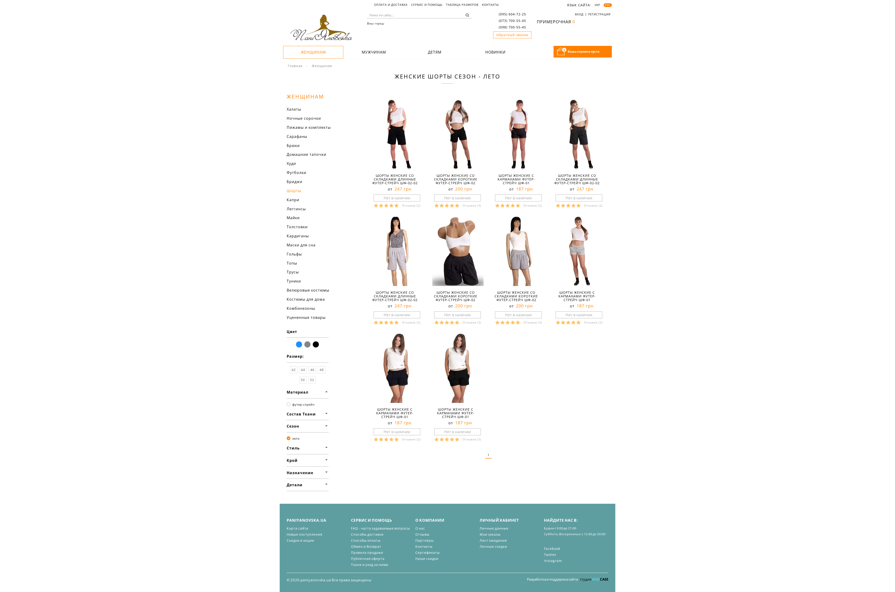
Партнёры (424, 540)
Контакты (490, 4)
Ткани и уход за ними (369, 564)
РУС (608, 5)
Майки (293, 217)
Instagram (553, 560)
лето (296, 438)
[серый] (307, 344)
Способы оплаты (366, 540)
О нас (420, 528)
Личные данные (494, 528)
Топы (292, 263)
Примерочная (556, 21)
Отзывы (422, 534)
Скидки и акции (300, 540)
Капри (293, 199)
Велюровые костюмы (308, 290)
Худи (291, 163)
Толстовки (297, 226)
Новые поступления (304, 534)
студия (594, 579)
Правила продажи (367, 552)
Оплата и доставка (391, 4)
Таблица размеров (462, 4)
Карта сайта (297, 528)
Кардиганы (298, 235)
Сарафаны (297, 136)
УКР (597, 5)
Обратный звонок (512, 35)
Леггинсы (296, 208)
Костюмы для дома (306, 299)
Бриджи (294, 181)
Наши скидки (426, 558)
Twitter (550, 554)
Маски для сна (301, 245)
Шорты (294, 190)
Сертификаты (427, 552)
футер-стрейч (303, 404)
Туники (294, 281)
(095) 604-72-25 (512, 14)
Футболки (296, 172)
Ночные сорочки (304, 118)
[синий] (299, 344)
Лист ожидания (493, 540)
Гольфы (294, 254)
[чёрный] (316, 344)
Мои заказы (490, 534)
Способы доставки (367, 534)
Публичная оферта (368, 558)
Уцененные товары (306, 317)
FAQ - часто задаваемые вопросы (380, 528)
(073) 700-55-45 (512, 20)
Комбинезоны (301, 308)
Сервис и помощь (427, 4)
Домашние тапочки (306, 154)
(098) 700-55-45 (512, 27)
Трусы (293, 272)
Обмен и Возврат (366, 546)
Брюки (293, 145)
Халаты (294, 109)
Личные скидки (493, 546)
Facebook (552, 548)
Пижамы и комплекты (309, 127)
